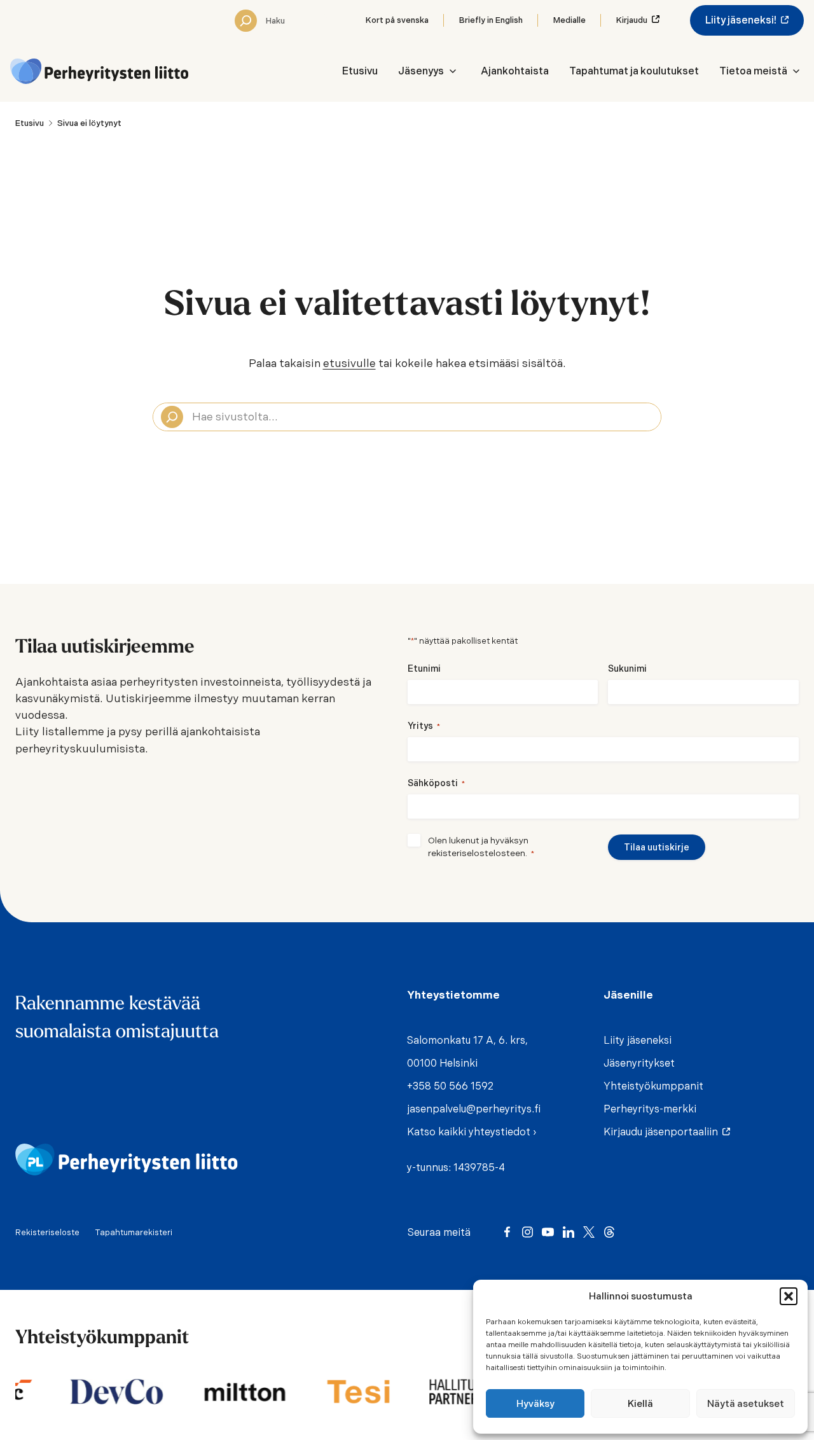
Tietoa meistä (753, 71)
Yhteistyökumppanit (653, 1086)
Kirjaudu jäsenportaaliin (664, 1132)
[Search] (246, 21)
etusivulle (349, 363)
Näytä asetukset (745, 1403)
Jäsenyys (421, 71)
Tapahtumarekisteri (133, 1232)
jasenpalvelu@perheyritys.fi (474, 1109)
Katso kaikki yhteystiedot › (471, 1132)
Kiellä (640, 1403)
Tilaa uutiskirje (656, 847)
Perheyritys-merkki (650, 1109)
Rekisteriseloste (47, 1232)
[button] (788, 1296)
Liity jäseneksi (638, 1040)
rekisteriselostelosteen (476, 853)
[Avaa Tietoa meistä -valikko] (796, 71)
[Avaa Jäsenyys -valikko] (452, 71)
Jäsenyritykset (639, 1063)
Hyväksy (535, 1403)
